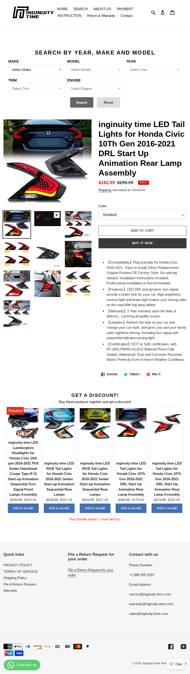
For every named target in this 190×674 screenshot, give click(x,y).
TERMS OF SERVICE (20, 572)
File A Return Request (19, 584)
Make (13, 61)
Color (102, 206)
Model (73, 61)
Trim (12, 80)
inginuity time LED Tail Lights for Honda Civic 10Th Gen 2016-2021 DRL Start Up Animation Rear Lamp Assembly (131, 478)
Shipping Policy (15, 578)
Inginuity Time (151, 663)
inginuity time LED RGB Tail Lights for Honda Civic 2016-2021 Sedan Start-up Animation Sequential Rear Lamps (59, 478)
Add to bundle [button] (23, 508)
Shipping (104, 190)
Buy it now (142, 243)
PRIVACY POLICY (17, 565)
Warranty (10, 590)
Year (131, 61)
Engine (74, 80)
